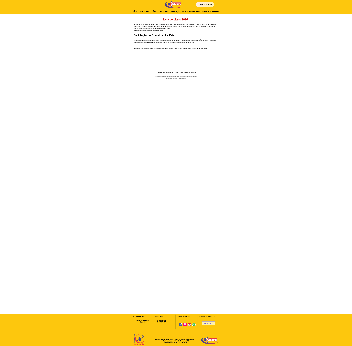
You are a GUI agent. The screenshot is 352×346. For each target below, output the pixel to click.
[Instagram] (185, 324)
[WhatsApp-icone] (194, 324)
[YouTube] (189, 324)
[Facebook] (180, 324)
